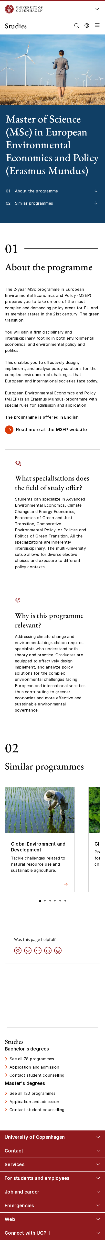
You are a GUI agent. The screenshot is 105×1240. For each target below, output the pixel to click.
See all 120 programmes (32, 1093)
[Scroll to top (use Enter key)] (96, 1173)
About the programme (36, 191)
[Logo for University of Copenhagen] (44, 9)
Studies (16, 26)
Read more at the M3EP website (51, 429)
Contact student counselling (37, 1075)
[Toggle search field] (76, 25)
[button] (96, 26)
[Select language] (86, 25)
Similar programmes (34, 203)
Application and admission (34, 1067)
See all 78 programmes (32, 1058)
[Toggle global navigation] (97, 10)
